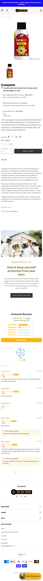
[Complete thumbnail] (9, 71)
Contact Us (4, 539)
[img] (5, 371)
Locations (4, 536)
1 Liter (4, 144)
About (2, 528)
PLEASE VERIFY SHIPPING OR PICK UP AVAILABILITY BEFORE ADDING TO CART (20, 89)
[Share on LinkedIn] (16, 136)
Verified (20, 360)
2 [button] (19, 472)
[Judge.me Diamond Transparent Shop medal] (20, 352)
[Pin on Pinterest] (20, 136)
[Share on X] (12, 136)
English (20, 554)
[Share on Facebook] (8, 136)
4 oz (11, 144)
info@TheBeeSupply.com (8, 546)
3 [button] (22, 472)
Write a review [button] (21, 340)
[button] (6, 211)
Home (2, 17)
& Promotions (15, 532)
